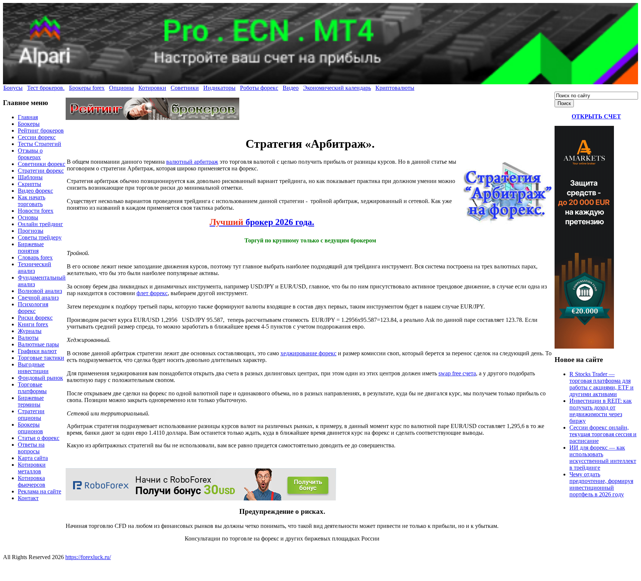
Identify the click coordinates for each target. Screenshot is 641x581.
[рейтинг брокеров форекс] (152, 118)
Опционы (121, 88)
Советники (185, 88)
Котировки (152, 88)
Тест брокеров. (46, 88)
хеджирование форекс (308, 353)
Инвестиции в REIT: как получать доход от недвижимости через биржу (600, 411)
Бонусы (13, 88)
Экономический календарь (337, 88)
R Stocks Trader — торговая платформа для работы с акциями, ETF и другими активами (601, 384)
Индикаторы (219, 88)
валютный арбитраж (192, 162)
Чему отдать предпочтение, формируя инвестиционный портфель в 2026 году (601, 484)
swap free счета (457, 373)
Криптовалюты (394, 88)
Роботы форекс (259, 88)
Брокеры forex (87, 88)
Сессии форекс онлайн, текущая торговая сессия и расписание (603, 434)
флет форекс (152, 293)
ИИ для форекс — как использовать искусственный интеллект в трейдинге (602, 457)
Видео (291, 88)
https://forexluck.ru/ (88, 557)
